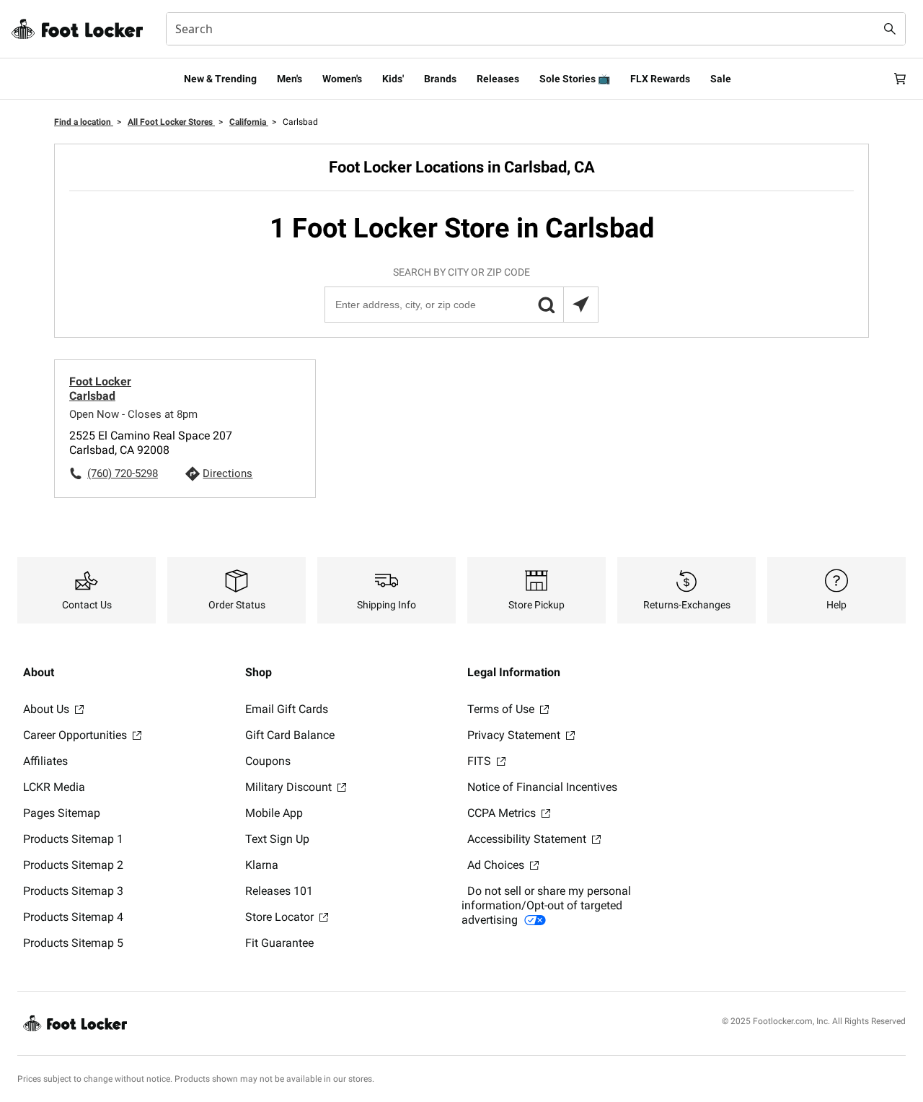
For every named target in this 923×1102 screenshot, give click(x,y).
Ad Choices (497, 865)
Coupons (268, 761)
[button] (546, 304)
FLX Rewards (660, 78)
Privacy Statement (515, 735)
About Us (47, 709)
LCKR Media (54, 787)
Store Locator (281, 917)
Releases (498, 78)
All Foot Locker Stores (171, 122)
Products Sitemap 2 (73, 865)
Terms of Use (502, 709)
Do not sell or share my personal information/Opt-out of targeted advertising (546, 905)
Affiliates (45, 761)
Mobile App (274, 813)
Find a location (83, 122)
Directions (227, 473)
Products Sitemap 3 (73, 891)
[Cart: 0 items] (899, 78)
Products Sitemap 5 (73, 943)
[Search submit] (890, 29)
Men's (289, 78)
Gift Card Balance (290, 735)
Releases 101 (279, 891)
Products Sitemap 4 (73, 917)
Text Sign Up (277, 839)
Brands (440, 78)
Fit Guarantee (279, 943)
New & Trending (220, 78)
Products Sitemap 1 (73, 839)
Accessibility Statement (528, 839)
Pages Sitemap (61, 813)
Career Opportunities (76, 735)
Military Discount (290, 787)
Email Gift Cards (286, 709)
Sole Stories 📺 (574, 78)
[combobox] (536, 29)
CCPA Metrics (503, 813)
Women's (342, 78)
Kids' (393, 78)
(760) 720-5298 (122, 473)
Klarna (261, 865)
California (248, 122)
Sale (720, 78)
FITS (480, 761)
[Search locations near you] (580, 304)
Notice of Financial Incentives (542, 787)
